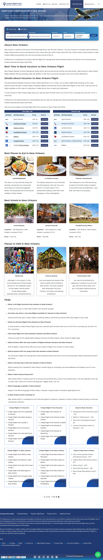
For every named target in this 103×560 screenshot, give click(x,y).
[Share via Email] (58, 497)
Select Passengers (80, 32)
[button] (98, 555)
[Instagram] (43, 557)
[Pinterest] (48, 557)
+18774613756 (77, 4)
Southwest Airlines (20, 132)
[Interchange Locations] (28, 36)
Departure (55, 32)
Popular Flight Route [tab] (37, 514)
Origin (7, 32)
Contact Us (64, 4)
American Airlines (20, 124)
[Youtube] (56, 557)
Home (38, 4)
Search (94, 35)
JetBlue (16, 137)
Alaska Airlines (19, 128)
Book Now (44, 119)
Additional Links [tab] (65, 514)
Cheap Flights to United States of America (51, 15)
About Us (46, 4)
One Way (23, 29)
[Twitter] (39, 557)
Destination (32, 32)
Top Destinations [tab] (22, 514)
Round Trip (12, 29)
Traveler (79, 36)
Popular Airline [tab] (52, 514)
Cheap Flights (13, 15)
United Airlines (19, 141)
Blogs (54, 4)
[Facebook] (35, 557)
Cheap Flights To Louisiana (73, 15)
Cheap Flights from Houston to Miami (53, 422)
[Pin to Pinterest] (56, 497)
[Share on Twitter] (54, 497)
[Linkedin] (52, 557)
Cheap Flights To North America (28, 15)
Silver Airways (24, 145)
